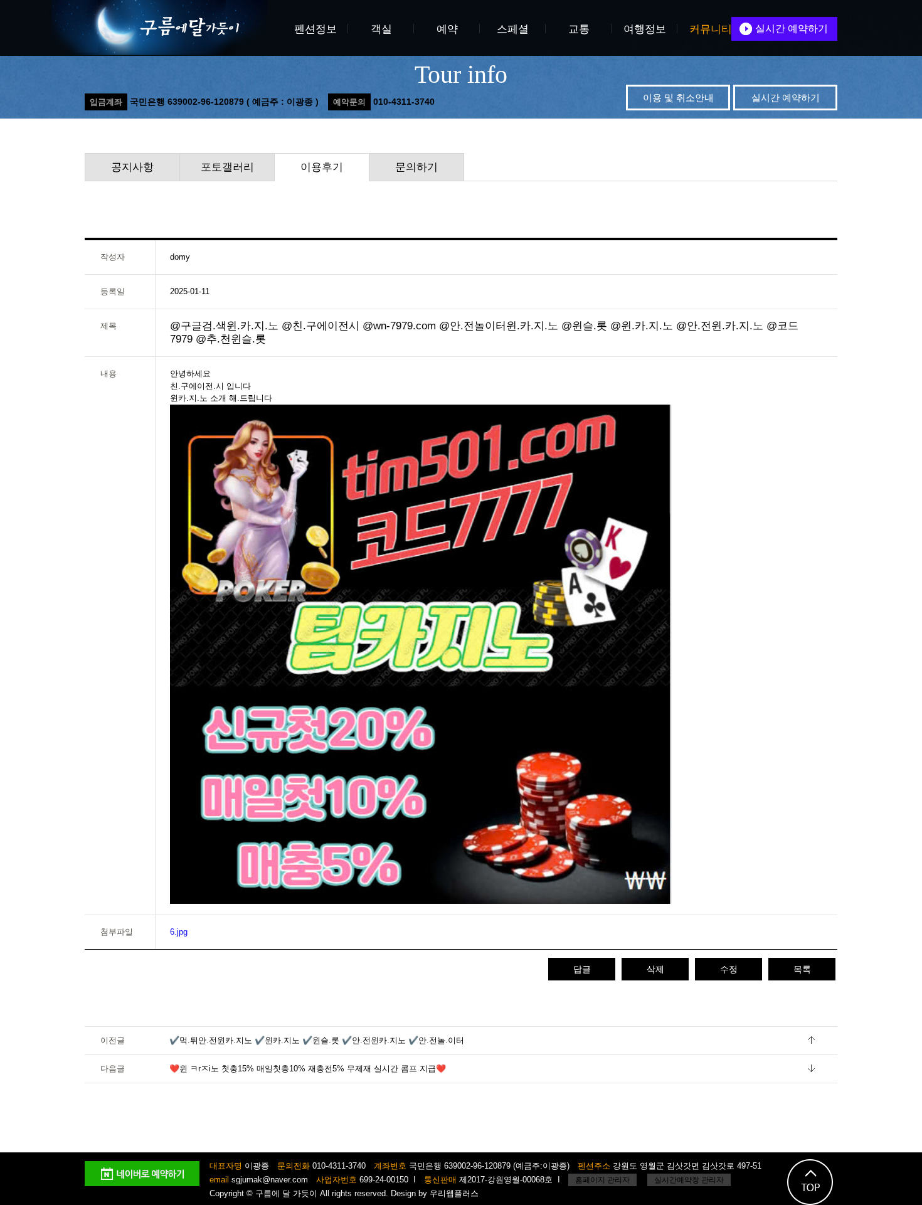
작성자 (112, 257)
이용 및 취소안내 (678, 97)
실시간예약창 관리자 (689, 1180)
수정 (729, 969)
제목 (108, 326)
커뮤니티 (710, 29)
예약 (447, 29)
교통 (579, 29)
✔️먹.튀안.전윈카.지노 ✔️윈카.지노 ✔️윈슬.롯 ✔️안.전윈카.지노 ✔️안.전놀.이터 (316, 1040)
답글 (582, 969)
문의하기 (416, 167)
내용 (108, 373)
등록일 (112, 291)
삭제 (655, 969)
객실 (381, 29)
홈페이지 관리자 (602, 1180)
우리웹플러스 (454, 1193)
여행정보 (644, 29)
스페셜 (513, 29)
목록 (802, 969)
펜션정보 (315, 29)
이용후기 (321, 167)
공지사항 (132, 167)
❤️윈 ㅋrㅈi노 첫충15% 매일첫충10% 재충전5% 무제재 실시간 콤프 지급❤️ (307, 1068)
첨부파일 (116, 932)
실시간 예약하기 (791, 28)
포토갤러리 (227, 167)
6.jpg (179, 932)
